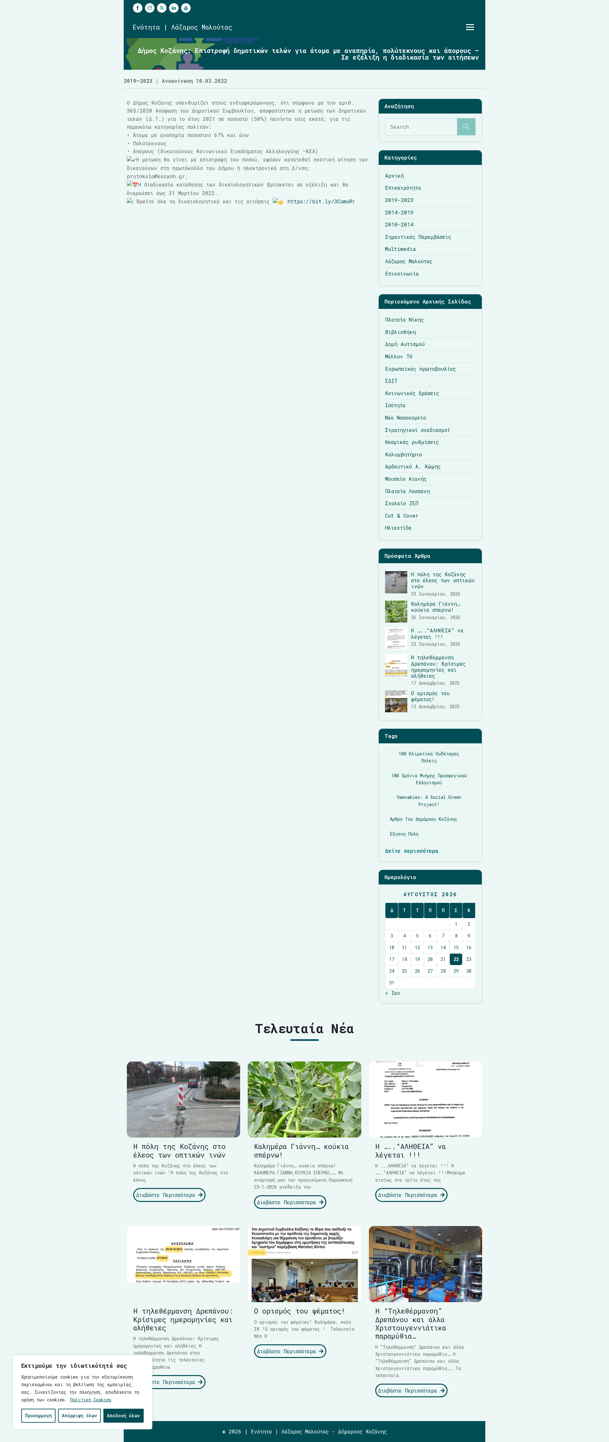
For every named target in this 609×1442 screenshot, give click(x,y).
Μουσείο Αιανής (406, 478)
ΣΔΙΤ (391, 380)
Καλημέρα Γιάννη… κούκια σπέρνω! (435, 606)
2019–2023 (138, 80)
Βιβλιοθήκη (400, 332)
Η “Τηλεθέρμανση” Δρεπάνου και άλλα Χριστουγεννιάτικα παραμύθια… (410, 1323)
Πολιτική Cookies (90, 1400)
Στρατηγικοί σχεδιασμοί (417, 430)
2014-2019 (399, 212)
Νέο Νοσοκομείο (405, 417)
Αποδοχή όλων (123, 1416)
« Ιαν (392, 992)
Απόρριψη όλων (79, 1416)
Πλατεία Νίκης (404, 319)
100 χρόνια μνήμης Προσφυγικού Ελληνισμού (429, 779)
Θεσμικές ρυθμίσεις (412, 442)
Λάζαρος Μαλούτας (408, 261)
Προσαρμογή (38, 1416)
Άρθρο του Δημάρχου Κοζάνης (423, 819)
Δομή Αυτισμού (405, 344)
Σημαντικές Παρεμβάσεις (418, 236)
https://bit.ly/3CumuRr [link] (321, 201)
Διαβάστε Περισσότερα (167, 1194)
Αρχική (394, 175)
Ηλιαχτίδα (398, 527)
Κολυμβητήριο (403, 454)
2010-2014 (399, 224)
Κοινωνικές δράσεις (412, 393)
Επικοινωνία (402, 273)
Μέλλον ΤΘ (398, 356)
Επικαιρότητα (403, 187)
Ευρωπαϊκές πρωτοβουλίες (420, 368)
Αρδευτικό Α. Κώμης (413, 466)
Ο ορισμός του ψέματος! (430, 696)
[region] (82, 1392)
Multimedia (400, 248)
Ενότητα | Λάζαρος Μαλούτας (182, 27)
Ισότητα (395, 405)
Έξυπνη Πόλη (404, 834)
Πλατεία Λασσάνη (407, 491)
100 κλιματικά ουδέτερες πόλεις (429, 757)
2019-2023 (399, 200)
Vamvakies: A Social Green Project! (429, 800)
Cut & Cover (402, 515)
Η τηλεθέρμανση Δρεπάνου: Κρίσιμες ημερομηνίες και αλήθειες (438, 666)
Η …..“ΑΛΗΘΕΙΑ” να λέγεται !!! (437, 633)
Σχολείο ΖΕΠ (401, 503)
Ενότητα (261, 1431)
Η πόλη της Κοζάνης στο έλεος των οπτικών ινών (443, 580)
